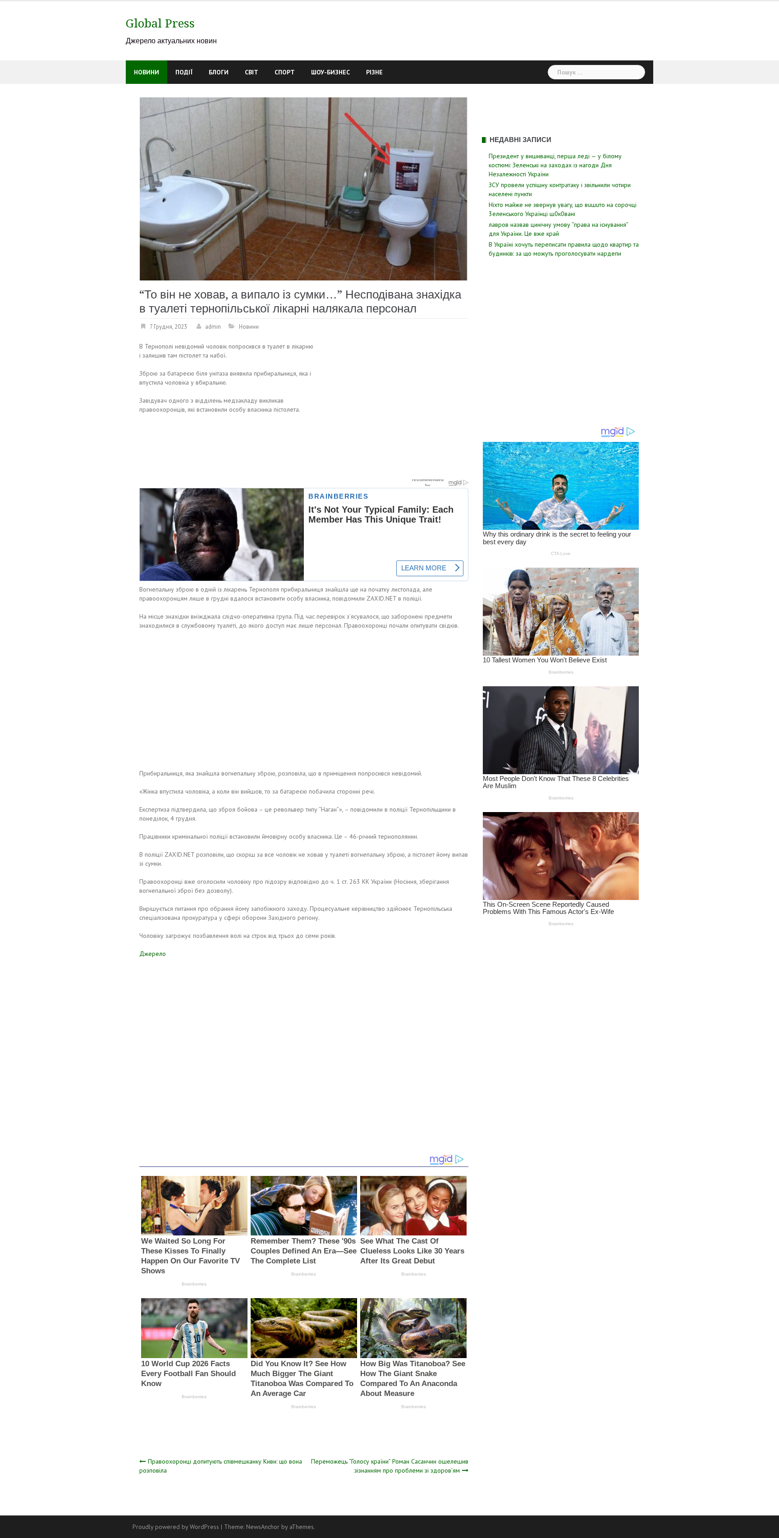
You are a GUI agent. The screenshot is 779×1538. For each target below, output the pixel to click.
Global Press (160, 23)
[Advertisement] (392, 408)
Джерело (152, 954)
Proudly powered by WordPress (176, 1527)
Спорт (285, 72)
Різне (374, 72)
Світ (251, 72)
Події (183, 72)
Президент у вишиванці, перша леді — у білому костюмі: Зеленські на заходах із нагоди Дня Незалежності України (555, 165)
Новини (146, 72)
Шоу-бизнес (330, 72)
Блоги (219, 72)
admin (213, 327)
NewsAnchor (263, 1527)
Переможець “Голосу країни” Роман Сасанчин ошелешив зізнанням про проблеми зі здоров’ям (389, 1465)
